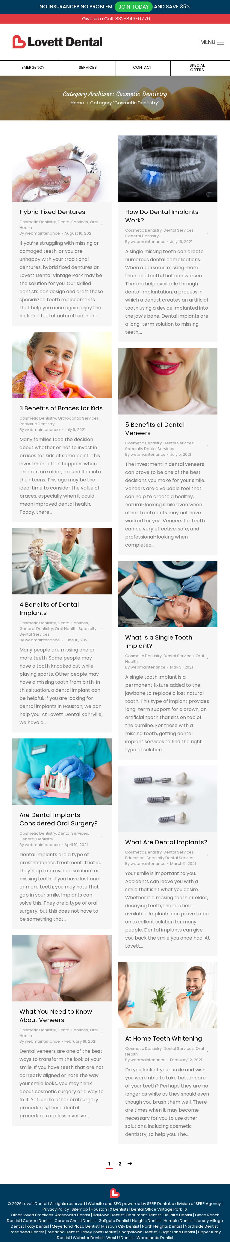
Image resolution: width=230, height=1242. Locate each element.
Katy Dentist (38, 1226)
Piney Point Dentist (98, 1232)
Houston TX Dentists (109, 1209)
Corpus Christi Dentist (75, 1220)
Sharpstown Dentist (138, 1232)
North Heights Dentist (162, 1226)
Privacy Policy (56, 1209)
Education (135, 858)
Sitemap (80, 1209)
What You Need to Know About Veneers (55, 1015)
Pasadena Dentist (27, 1232)
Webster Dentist (88, 1238)
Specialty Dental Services (149, 449)
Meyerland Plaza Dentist (75, 1226)
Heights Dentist (146, 1220)
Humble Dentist (178, 1220)
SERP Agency (208, 1203)
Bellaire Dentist (178, 1215)
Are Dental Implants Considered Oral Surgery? (58, 819)
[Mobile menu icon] (220, 42)
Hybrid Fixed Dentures (52, 212)
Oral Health (66, 628)
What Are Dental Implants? (166, 842)
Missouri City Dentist (120, 1226)
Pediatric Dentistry (37, 424)
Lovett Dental (34, 1203)
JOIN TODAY (134, 6)
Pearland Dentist (63, 1232)
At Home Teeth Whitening (163, 1038)
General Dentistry (142, 236)
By (39, 233)
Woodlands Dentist (155, 1238)
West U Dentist (120, 1238)
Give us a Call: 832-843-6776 (116, 18)
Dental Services (73, 222)
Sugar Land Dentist (177, 1232)
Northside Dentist (201, 1226)
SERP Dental (158, 1203)
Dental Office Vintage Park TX (159, 1209)
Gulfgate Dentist (114, 1220)
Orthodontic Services (78, 418)
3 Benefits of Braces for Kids (61, 408)
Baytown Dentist (108, 1215)
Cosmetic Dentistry (37, 222)
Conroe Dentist (37, 1220)
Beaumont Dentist (143, 1215)
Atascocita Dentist (72, 1215)
